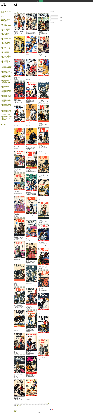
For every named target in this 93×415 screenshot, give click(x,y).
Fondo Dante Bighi (5, 34)
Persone (2, 12)
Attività (2, 15)
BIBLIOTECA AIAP (4, 124)
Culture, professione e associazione (5, 9)
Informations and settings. (33, 1)
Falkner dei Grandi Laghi (18, 306)
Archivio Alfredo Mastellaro (6, 25)
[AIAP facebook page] (51, 409)
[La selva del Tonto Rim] (31, 259)
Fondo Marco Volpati (5, 62)
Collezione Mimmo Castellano (7, 72)
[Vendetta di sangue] (31, 327)
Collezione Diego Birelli (6, 68)
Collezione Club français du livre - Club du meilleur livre (6, 115)
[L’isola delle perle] (43, 75)
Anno (61, 20)
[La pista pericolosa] (43, 309)
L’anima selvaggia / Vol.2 (43, 357)
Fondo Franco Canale (6, 35)
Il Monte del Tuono (29, 77)
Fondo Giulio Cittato (5, 37)
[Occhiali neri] (31, 144)
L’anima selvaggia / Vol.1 (30, 375)
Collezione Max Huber (6, 82)
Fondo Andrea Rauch (5, 57)
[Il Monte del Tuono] (31, 75)
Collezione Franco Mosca (6, 91)
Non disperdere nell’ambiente (6, 11)
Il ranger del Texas (42, 55)
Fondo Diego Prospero (6, 55)
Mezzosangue (28, 352)
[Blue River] (43, 121)
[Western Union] (31, 168)
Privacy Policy (16, 412)
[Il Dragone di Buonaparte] (19, 121)
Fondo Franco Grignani (6, 47)
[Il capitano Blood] (19, 75)
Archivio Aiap (4, 21)
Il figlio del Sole (17, 146)
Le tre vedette (16, 214)
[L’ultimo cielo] (43, 195)
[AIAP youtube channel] (52, 409)
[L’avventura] (43, 30)
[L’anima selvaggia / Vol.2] (43, 355)
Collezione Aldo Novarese (6, 96)
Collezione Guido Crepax (6, 76)
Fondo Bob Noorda (5, 52)
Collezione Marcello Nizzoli (6, 95)
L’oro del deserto (42, 146)
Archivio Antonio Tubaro (6, 28)
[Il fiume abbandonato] (31, 98)
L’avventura (41, 32)
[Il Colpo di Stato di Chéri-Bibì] (19, 372)
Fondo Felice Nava (5, 51)
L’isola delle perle (42, 77)
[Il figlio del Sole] (19, 144)
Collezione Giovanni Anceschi (7, 66)
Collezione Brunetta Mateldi (6, 90)
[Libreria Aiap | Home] (7, 5)
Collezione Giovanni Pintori (6, 100)
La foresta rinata (41, 334)
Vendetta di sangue (29, 329)
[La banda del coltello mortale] (19, 280)
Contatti (2, 16)
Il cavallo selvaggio (17, 328)
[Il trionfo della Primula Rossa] (19, 98)
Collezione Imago (5, 83)
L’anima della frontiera (43, 266)
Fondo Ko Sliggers (5, 60)
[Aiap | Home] (15, 6)
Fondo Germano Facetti (6, 43)
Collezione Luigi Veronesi (6, 110)
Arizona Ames (28, 306)
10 (17, 12)
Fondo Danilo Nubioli (5, 53)
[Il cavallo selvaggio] (19, 326)
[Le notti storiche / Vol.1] (31, 395)
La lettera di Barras (17, 169)
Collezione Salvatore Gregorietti (5, 81)
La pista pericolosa (42, 311)
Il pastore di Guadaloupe (18, 237)
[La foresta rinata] (43, 332)
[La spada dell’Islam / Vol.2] (31, 191)
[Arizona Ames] (31, 304)
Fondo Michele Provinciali (6, 56)
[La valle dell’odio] (19, 396)
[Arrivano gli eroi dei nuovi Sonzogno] (19, 30)
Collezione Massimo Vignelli (6, 111)
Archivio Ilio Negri (5, 24)
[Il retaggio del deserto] (43, 172)
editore (23, 11)
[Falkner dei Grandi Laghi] (19, 304)
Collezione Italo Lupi (5, 87)
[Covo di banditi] (19, 349)
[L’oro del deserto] (43, 144)
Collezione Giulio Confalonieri (7, 75)
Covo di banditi (17, 351)
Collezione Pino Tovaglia (6, 106)
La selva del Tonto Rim (30, 261)
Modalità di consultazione (5, 13)
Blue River (40, 123)
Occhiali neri (28, 146)
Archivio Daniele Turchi (6, 29)
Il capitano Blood (17, 77)
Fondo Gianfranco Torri (6, 61)
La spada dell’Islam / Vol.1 (18, 192)
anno (18, 11)
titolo (21, 11)
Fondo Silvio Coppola (5, 39)
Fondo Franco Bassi (5, 30)
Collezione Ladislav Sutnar (6, 104)
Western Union (29, 170)
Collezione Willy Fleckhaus (6, 77)
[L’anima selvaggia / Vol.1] (31, 373)
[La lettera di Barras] (19, 167)
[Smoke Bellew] (43, 98)
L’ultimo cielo (41, 197)
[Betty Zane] (43, 218)
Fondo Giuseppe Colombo (6, 38)
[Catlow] (43, 287)
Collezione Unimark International (5, 109)
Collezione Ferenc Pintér (6, 99)
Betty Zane (40, 220)
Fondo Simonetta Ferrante (6, 44)
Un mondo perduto (29, 238)
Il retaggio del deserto (42, 174)
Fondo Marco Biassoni (6, 33)
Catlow (40, 289)
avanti (20, 12)
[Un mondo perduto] (31, 236)
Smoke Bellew (41, 100)
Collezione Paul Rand (5, 101)
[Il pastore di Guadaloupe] (19, 235)
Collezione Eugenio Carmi (6, 71)
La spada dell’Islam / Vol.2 (31, 193)
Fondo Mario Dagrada (6, 42)
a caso (26, 11)
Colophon (15, 410)
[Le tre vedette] (19, 212)
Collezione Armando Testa (6, 105)
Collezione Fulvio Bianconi (6, 67)
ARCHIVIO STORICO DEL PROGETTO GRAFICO (5, 20)
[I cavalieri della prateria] (31, 30)
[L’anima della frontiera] (43, 264)
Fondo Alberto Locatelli (6, 48)
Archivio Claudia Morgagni (6, 26)
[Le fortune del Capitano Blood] (43, 241)
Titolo (61, 17)
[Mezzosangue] (31, 350)
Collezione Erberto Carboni (6, 70)
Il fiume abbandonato (30, 100)
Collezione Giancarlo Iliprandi (7, 85)
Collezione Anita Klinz (5, 86)
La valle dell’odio (17, 398)
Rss (14, 414)
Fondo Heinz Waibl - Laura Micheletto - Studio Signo (6, 64)
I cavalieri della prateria (30, 32)
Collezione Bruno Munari (6, 92)
